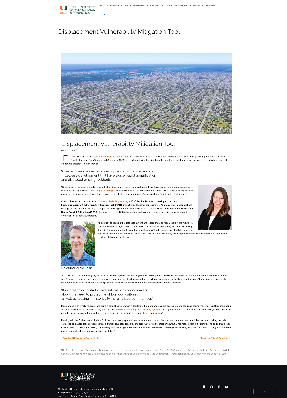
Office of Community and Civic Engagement (146, 353)
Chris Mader (91, 350)
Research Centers (119, 5)
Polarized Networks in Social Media (81, 338)
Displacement (128, 350)
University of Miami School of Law (208, 353)
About (102, 5)
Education (155, 5)
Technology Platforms (176, 5)
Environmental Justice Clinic (151, 350)
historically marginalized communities (102, 353)
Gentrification (180, 350)
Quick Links (210, 5)
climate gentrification (109, 350)
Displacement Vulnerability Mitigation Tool (118, 143)
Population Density (180, 353)
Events (196, 5)
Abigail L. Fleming (75, 350)
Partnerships (139, 5)
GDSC (169, 350)
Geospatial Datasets (198, 350)
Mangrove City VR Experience (215, 338)
